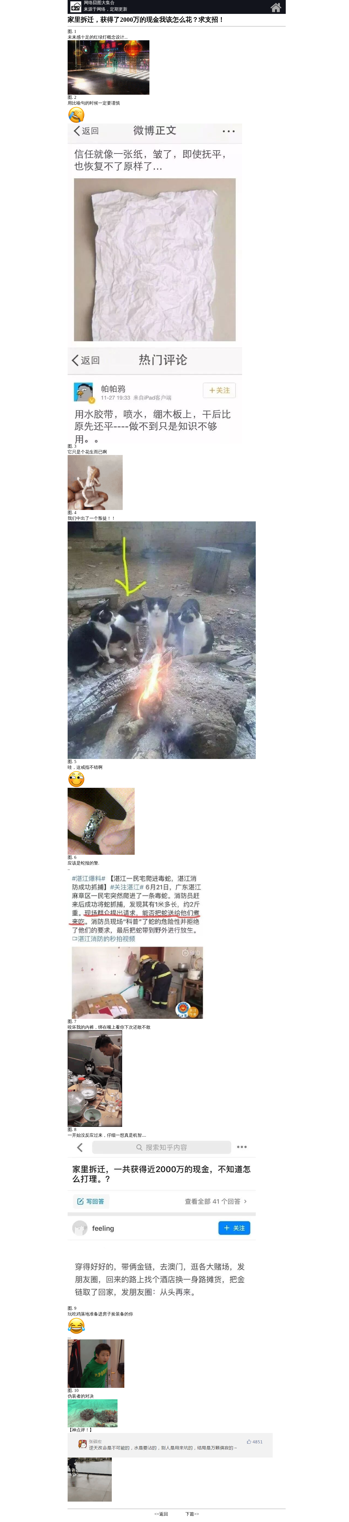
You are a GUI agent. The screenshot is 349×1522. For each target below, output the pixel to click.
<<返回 (161, 1514)
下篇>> (192, 1514)
